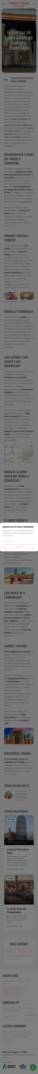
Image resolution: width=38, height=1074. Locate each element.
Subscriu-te (19, 546)
